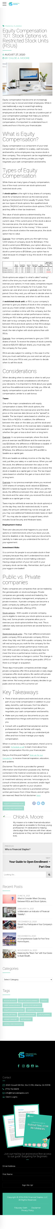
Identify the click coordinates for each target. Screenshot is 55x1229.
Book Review (10, 1001)
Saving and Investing (13, 808)
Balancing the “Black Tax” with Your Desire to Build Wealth (35, 954)
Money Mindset (10, 1019)
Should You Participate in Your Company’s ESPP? (35, 925)
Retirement (26, 1019)
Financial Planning (13, 26)
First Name (8, 1174)
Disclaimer (36, 1208)
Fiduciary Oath (20, 1208)
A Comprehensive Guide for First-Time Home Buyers (33, 940)
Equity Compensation (13, 1010)
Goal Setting (10, 1015)
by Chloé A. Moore (17, 58)
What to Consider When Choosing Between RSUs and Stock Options (32, 899)
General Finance (34, 1010)
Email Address (9, 1166)
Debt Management (12, 1005)
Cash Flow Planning (28, 1001)
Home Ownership (27, 1015)
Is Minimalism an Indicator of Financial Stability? (33, 912)
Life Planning (44, 1015)
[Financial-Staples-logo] (27, 1054)
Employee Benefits (32, 1005)
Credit (44, 1001)
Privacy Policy (27, 1210)
